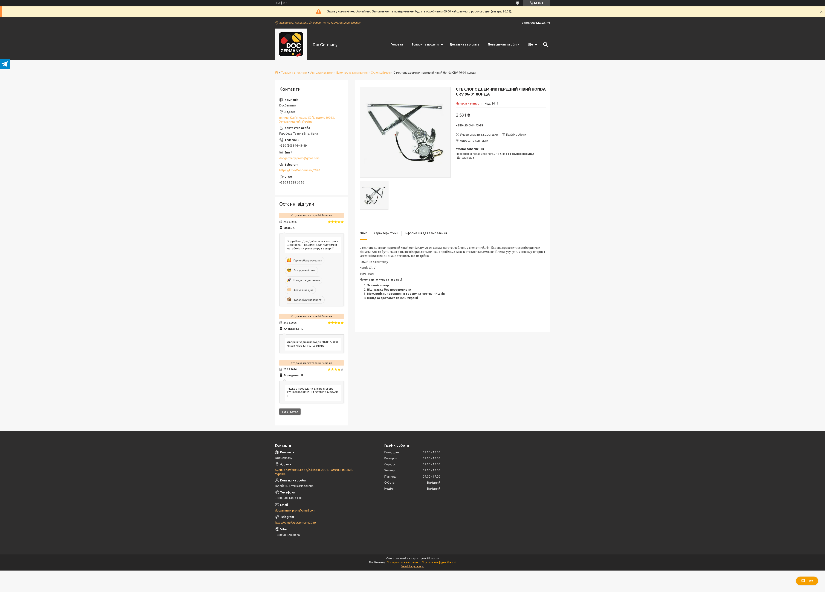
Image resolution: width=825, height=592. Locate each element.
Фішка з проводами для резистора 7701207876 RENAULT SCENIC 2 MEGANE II (312, 392)
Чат (810, 581)
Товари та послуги (425, 44)
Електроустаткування (352, 72)
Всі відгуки (289, 411)
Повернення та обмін (503, 44)
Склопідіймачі (381, 72)
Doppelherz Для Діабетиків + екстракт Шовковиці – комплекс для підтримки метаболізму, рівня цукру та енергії (312, 245)
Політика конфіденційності (439, 562)
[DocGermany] (291, 45)
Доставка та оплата (464, 44)
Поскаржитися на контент (403, 562)
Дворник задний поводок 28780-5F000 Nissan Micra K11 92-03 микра (312, 343)
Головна (397, 44)
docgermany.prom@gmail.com (299, 158)
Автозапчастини (321, 72)
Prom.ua (433, 558)
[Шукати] (544, 44)
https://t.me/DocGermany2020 (299, 170)
